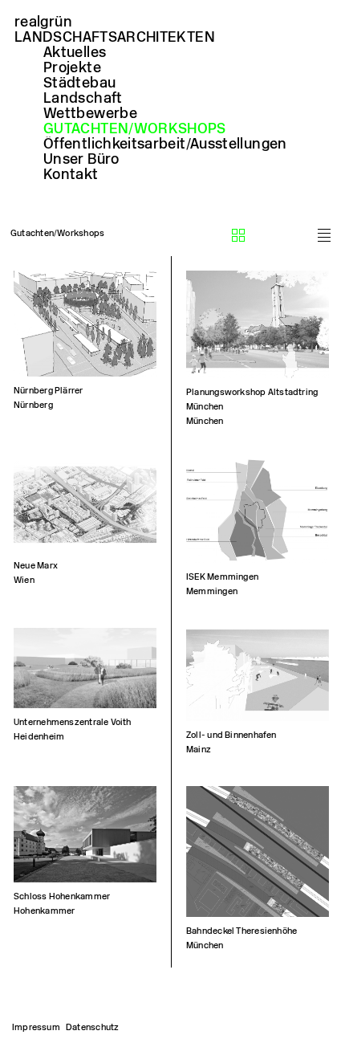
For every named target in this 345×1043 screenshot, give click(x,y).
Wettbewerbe (90, 113)
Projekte (72, 67)
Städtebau (79, 83)
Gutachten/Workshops (134, 128)
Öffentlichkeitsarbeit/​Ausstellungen (165, 144)
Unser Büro (81, 159)
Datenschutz (92, 1027)
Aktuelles (74, 52)
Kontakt (71, 174)
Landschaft (83, 98)
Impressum (36, 1027)
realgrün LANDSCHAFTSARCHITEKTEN (114, 29)
